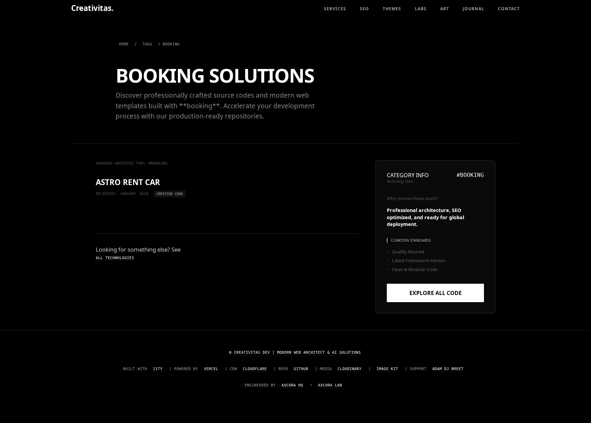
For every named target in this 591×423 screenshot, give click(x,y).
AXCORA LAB (330, 385)
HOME (124, 44)
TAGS (147, 44)
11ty (157, 369)
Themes (392, 9)
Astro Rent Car (128, 182)
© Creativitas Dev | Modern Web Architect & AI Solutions (295, 352)
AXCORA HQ (292, 385)
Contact (509, 9)
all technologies (115, 258)
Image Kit (387, 369)
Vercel (211, 369)
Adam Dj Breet (447, 369)
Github (301, 369)
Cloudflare (255, 369)
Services (335, 9)
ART (444, 9)
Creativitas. (92, 8)
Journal (473, 9)
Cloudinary (350, 369)
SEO (364, 9)
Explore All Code (435, 293)
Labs (420, 9)
